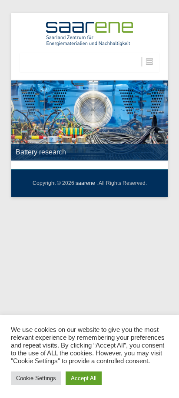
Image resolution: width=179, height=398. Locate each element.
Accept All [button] (83, 378)
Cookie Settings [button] (36, 378)
